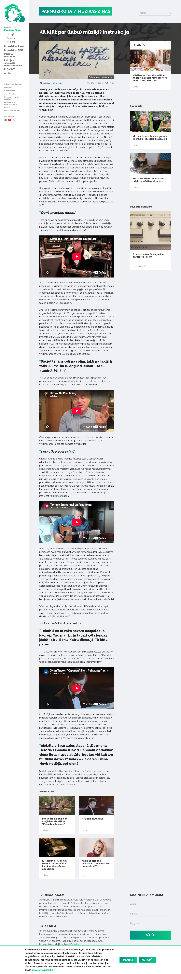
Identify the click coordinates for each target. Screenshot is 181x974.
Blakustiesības (11, 91)
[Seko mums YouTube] (9, 119)
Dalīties (46, 83)
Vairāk (77, 944)
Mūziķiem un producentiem (10, 103)
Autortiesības (10, 94)
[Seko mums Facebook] (5, 119)
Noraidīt (147, 959)
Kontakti (8, 107)
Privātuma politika (12, 111)
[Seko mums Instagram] (13, 119)
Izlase (135, 187)
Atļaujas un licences (13, 84)
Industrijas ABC (139, 266)
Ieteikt (58, 83)
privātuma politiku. (42, 970)
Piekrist (128, 959)
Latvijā (45, 830)
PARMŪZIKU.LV (57, 11)
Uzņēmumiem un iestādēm (11, 98)
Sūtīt (150, 935)
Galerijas (8, 87)
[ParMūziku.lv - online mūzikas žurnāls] (14, 13)
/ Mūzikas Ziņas (92, 11)
